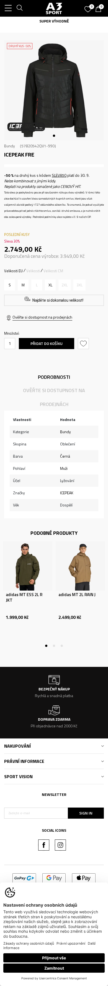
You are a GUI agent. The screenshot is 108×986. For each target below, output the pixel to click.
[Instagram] (60, 845)
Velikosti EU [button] (13, 271)
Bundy (9, 146)
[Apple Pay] (84, 877)
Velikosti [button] (33, 271)
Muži (64, 468)
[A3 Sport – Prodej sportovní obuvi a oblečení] (54, 8)
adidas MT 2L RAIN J (77, 594)
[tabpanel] (54, 90)
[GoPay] (24, 877)
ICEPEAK (66, 493)
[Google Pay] (54, 877)
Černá (65, 456)
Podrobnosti (54, 377)
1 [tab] (54, 136)
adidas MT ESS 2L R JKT (24, 597)
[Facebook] (43, 845)
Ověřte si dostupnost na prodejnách (42, 317)
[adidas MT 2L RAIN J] (80, 566)
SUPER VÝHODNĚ (54, 21)
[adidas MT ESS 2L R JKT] (27, 566)
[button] (84, 343)
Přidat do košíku (46, 343)
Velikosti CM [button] (53, 271)
